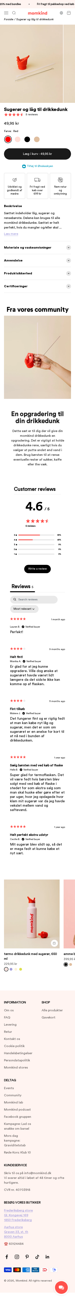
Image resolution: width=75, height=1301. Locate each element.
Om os (9, 1010)
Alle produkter (52, 1010)
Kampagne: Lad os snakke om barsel (17, 1126)
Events (9, 1088)
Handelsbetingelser (18, 1053)
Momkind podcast (17, 1109)
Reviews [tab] (22, 586)
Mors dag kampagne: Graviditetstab (15, 1140)
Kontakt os (12, 1039)
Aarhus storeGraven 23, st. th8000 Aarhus (16, 1232)
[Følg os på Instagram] (17, 1257)
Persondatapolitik (17, 1060)
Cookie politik (14, 1046)
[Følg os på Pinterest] (27, 1257)
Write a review (37, 568)
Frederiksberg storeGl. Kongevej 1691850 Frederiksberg (18, 1215)
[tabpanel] (37, 729)
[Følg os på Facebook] (6, 1257)
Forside (8, 19)
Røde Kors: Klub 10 (17, 1152)
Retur (8, 1031)
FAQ (7, 1017)
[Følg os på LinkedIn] (47, 1257)
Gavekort (48, 1017)
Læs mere (11, 233)
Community (12, 1095)
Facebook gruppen (17, 1116)
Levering (10, 1024)
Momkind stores (16, 1067)
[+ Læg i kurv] (54, 943)
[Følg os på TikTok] (37, 1257)
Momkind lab (13, 1102)
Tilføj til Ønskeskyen (40, 166)
